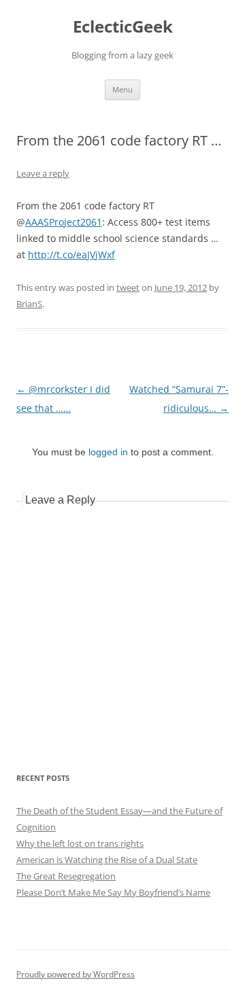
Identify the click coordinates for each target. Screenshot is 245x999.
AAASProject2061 (63, 221)
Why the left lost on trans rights (80, 843)
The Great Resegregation (66, 876)
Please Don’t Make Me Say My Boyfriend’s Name (113, 892)
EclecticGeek (123, 26)
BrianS (29, 304)
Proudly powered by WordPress (75, 974)
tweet (128, 287)
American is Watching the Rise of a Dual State (106, 860)
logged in (108, 451)
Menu (122, 89)
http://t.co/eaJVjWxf (71, 254)
